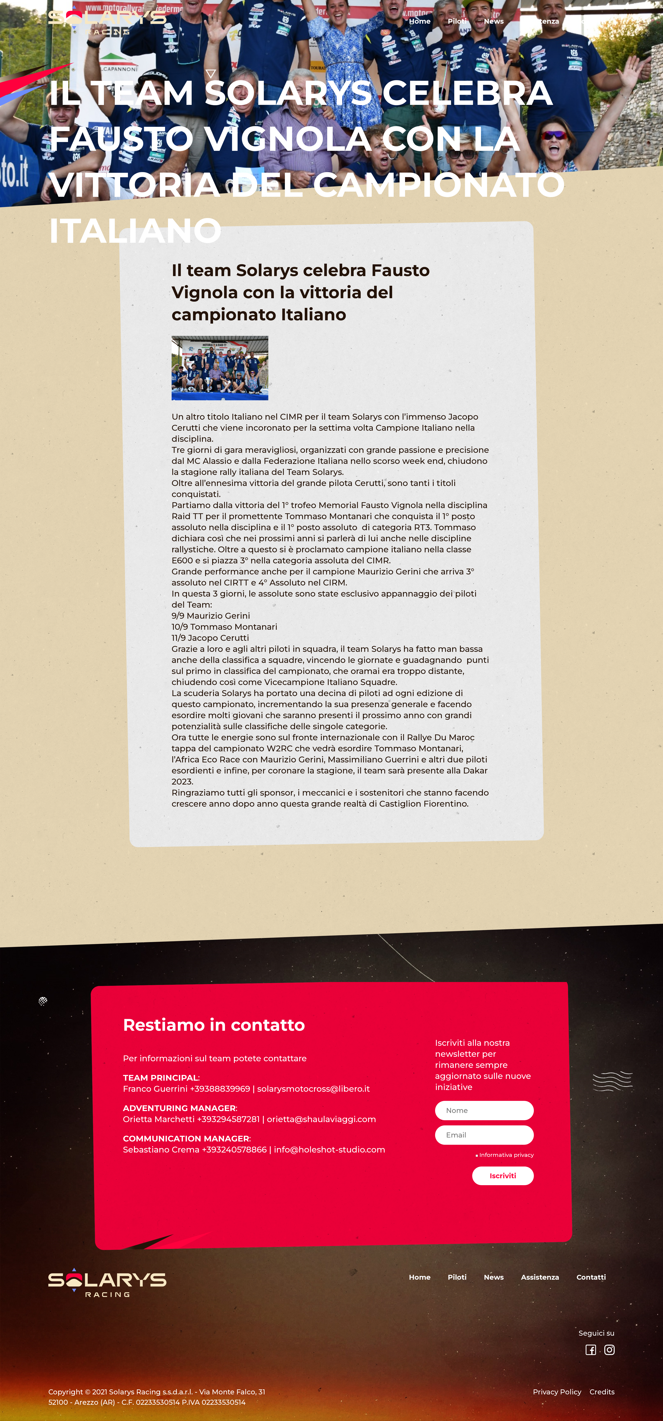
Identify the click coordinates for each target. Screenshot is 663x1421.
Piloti (457, 21)
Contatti (591, 21)
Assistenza (540, 21)
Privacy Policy (557, 1392)
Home (420, 21)
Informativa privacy (506, 1155)
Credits (602, 1392)
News (494, 21)
